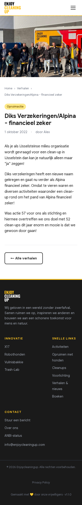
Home (8, 88)
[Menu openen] (73, 7)
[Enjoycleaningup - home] (13, 7)
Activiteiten (60, 347)
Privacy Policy (41, 482)
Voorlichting (61, 375)
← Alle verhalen (23, 258)
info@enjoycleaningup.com (25, 445)
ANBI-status (13, 436)
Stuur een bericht (17, 420)
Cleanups (59, 368)
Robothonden (15, 354)
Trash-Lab (12, 370)
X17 (7, 347)
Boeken (57, 396)
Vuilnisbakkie (14, 362)
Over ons (11, 428)
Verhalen (23, 88)
